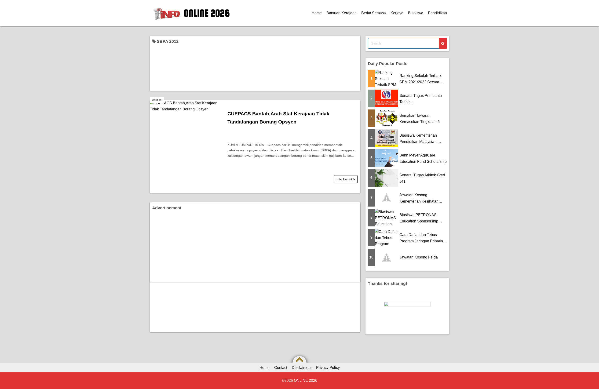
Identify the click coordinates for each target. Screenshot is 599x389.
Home (317, 13)
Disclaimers (301, 368)
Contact (280, 368)
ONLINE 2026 (207, 13)
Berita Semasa (373, 13)
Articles (156, 100)
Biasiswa (415, 13)
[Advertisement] (255, 247)
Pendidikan (437, 13)
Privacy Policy (328, 368)
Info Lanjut (344, 179)
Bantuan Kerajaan (341, 13)
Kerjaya (397, 13)
